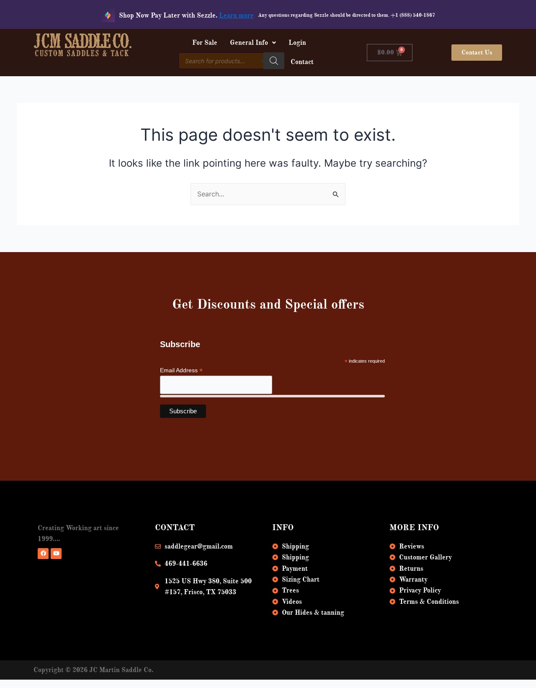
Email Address (181, 370)
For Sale (204, 43)
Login (297, 43)
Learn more (236, 15)
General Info (249, 43)
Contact (302, 62)
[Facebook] (43, 553)
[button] (253, 42)
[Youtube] (56, 553)
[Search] (273, 60)
